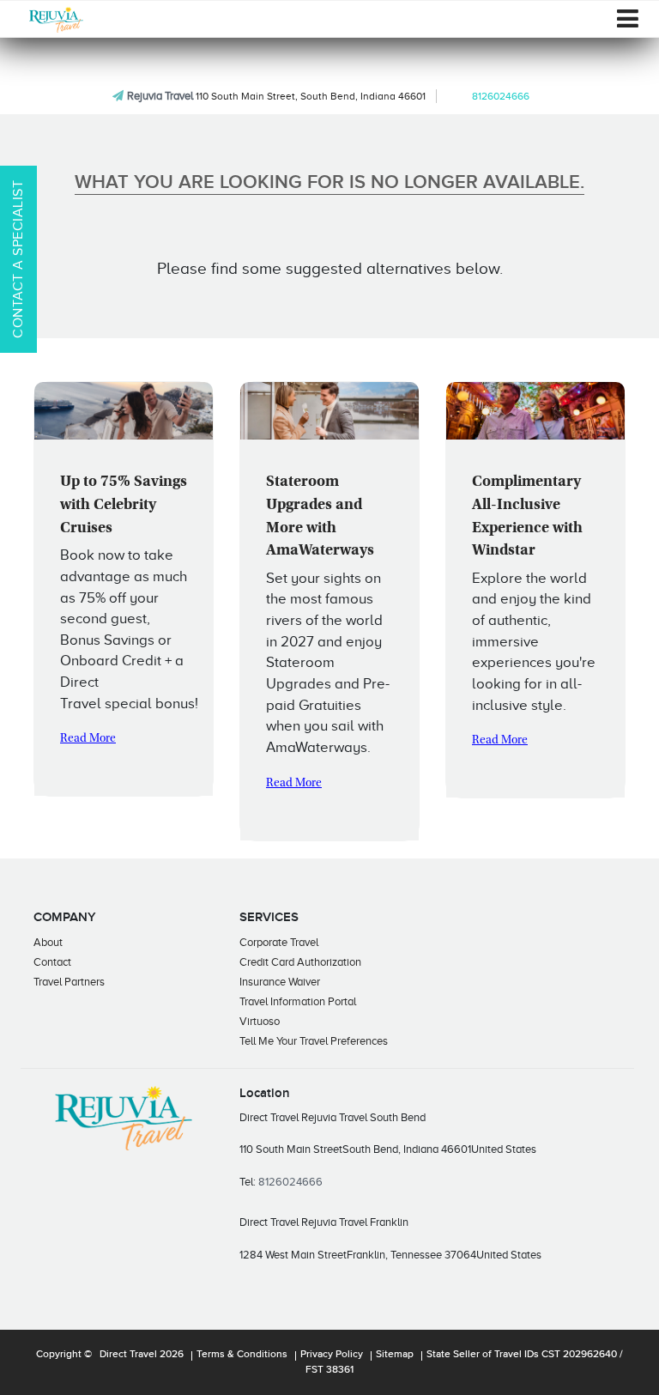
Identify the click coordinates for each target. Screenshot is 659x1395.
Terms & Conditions (241, 1355)
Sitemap (395, 1355)
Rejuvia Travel (160, 95)
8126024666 (500, 96)
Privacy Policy (331, 1355)
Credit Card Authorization (300, 961)
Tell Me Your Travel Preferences (313, 1040)
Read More (88, 739)
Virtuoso (259, 1021)
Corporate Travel (278, 942)
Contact (52, 961)
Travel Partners (69, 981)
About (48, 942)
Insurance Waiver (279, 981)
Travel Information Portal (297, 1001)
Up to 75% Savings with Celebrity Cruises (123, 505)
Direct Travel (128, 1355)
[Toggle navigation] (627, 19)
